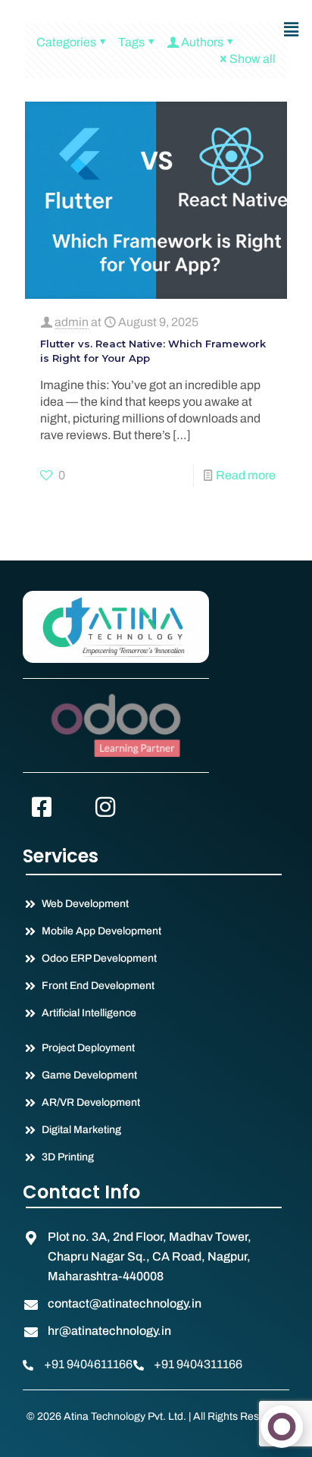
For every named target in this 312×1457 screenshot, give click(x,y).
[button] (291, 29)
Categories (66, 42)
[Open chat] (282, 1426)
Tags (131, 42)
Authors (202, 42)
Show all (252, 58)
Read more (246, 475)
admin (72, 322)
